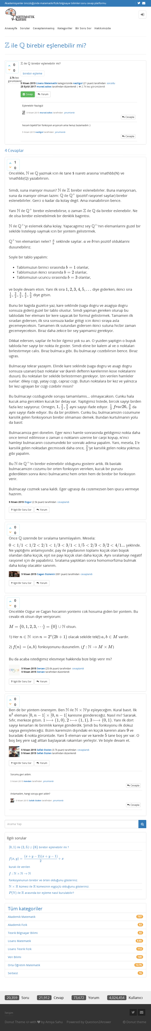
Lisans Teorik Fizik (19, 949)
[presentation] (7, 45)
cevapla (129, 117)
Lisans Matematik (46, 83)
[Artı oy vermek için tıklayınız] (9, 65)
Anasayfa (11, 28)
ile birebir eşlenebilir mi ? (39, 847)
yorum (44, 94)
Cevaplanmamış (43, 28)
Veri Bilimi (14, 957)
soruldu (111, 83)
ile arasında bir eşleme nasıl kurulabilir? (41, 893)
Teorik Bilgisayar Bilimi (23, 933)
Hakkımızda (102, 28)
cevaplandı (63, 502)
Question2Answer (98, 1022)
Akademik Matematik (21, 917)
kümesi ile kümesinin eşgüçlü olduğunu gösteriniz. (49, 887)
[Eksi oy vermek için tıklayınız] (9, 69)
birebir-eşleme (32, 73)
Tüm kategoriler (25, 908)
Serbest (13, 973)
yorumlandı (69, 112)
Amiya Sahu (54, 1022)
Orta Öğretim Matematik (24, 965)
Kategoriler (64, 28)
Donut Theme (15, 1022)
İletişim (9, 1012)
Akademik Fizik (17, 925)
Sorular (25, 28)
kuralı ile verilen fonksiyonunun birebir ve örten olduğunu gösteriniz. (43, 868)
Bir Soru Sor (83, 28)
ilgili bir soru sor (22, 509)
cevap (29, 94)
